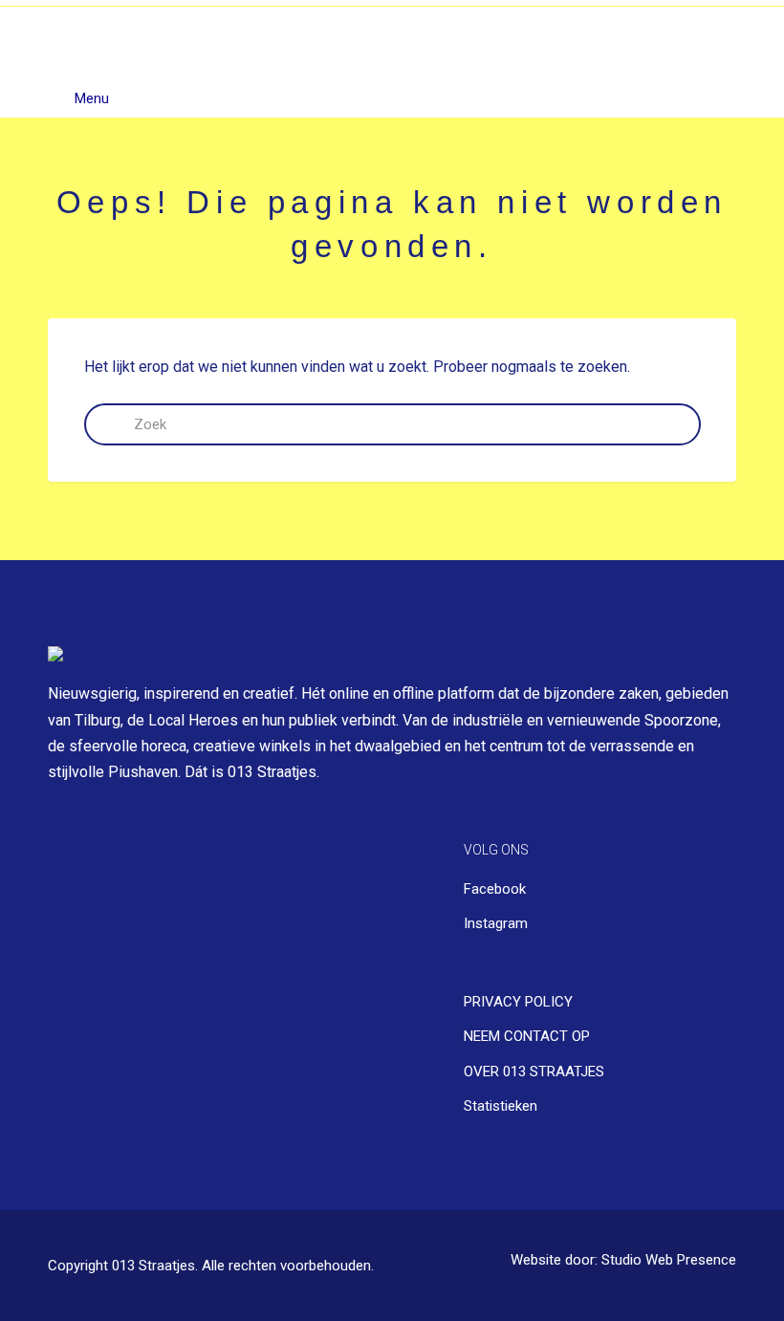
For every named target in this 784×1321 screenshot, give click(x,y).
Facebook (495, 889)
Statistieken (500, 1106)
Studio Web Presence (668, 1260)
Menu (90, 98)
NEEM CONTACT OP (527, 1036)
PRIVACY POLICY (518, 1001)
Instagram (496, 923)
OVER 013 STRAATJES (534, 1071)
